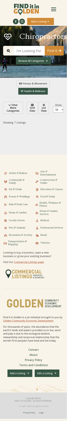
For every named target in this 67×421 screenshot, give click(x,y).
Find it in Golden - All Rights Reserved (33, 401)
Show (58, 105)
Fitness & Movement (34, 83)
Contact (33, 349)
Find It (52, 50)
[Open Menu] (53, 9)
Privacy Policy (33, 360)
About (33, 355)
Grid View (32, 109)
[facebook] (15, 21)
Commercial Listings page (29, 262)
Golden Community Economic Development (28, 320)
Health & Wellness (34, 91)
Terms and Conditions (33, 365)
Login (41, 413)
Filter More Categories (13, 107)
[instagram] (22, 21)
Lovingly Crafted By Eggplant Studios (33, 406)
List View (44, 109)
